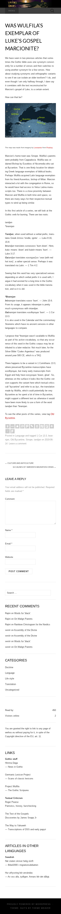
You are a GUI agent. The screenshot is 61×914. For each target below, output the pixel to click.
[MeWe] (12, 426)
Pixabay (49, 147)
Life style (9, 678)
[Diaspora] (17, 426)
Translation (10, 684)
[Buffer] (52, 426)
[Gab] (7, 426)
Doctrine (9, 667)
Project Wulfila (12, 786)
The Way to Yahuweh (15, 825)
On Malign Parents (23, 619)
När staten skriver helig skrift (19, 861)
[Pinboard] (32, 426)
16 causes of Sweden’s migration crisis (34, 467)
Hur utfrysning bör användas (19, 872)
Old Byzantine (17, 439)
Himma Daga (11, 763)
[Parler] (22, 426)
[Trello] (47, 426)
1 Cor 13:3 (42, 435)
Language (20, 435)
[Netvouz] (42, 426)
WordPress (43, 904)
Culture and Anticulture (19, 463)
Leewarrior (38, 147)
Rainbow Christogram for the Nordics (32, 624)
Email (8, 543)
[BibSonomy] (7, 431)
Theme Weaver (41, 908)
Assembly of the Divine (25, 630)
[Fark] (12, 431)
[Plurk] (27, 426)
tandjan (37, 439)
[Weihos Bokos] (30, 4)
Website (9, 557)
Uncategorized (12, 689)
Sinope (29, 439)
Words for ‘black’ (22, 613)
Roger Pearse (11, 802)
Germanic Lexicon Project (17, 774)
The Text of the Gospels (17, 813)
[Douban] (37, 426)
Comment (10, 499)
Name (8, 530)
